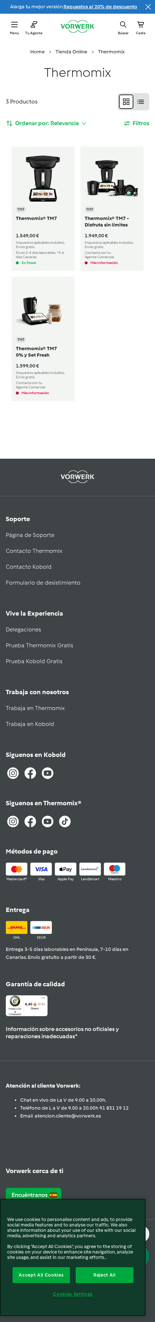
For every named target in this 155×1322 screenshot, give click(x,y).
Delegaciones (23, 629)
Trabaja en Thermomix (35, 708)
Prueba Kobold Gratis (34, 661)
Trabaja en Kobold (30, 724)
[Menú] (43, 999)
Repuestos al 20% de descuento (100, 7)
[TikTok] (65, 821)
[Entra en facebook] (30, 821)
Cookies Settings (73, 1294)
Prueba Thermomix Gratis (39, 645)
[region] (73, 1257)
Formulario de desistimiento (43, 582)
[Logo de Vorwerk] (77, 27)
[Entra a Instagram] (13, 773)
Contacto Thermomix (34, 550)
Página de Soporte (30, 535)
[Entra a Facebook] (30, 773)
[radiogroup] (133, 101)
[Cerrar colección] (148, 7)
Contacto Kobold (29, 566)
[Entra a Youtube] (47, 773)
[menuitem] (37, 52)
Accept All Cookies (41, 1275)
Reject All (104, 1275)
